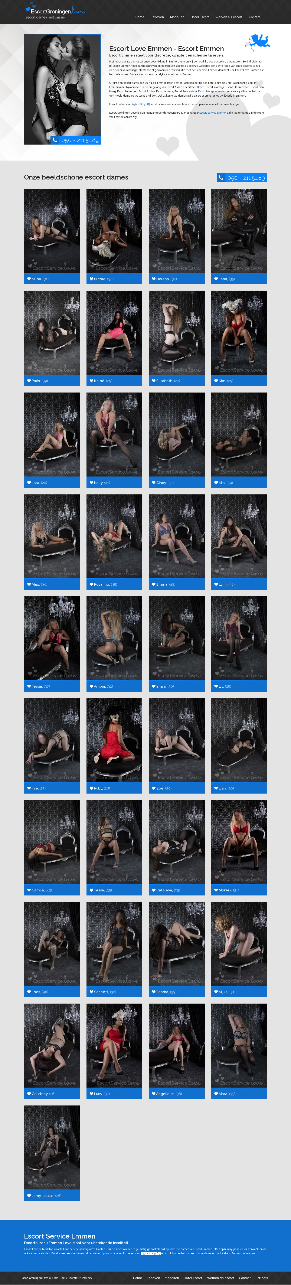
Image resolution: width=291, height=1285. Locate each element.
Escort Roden (147, 91)
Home (139, 17)
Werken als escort (228, 17)
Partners (262, 1278)
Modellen (177, 17)
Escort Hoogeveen (209, 91)
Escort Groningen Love (34, 1277)
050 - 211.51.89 (80, 140)
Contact (255, 17)
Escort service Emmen (212, 112)
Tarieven (157, 17)
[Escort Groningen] (56, 10)
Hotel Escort (200, 17)
